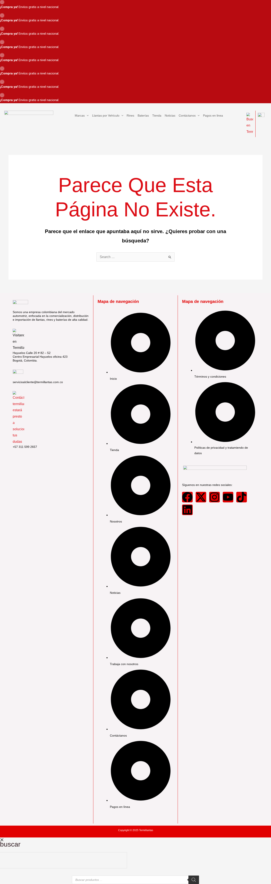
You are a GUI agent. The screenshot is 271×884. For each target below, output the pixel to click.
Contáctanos (187, 115)
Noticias (170, 115)
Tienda (156, 115)
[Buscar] (193, 880)
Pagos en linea (213, 115)
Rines (130, 115)
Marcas (80, 115)
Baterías (143, 115)
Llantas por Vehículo (105, 115)
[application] (86, 115)
